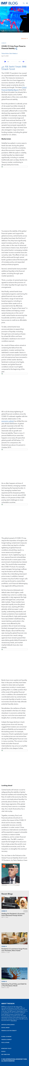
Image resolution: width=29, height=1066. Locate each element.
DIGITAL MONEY (5, 1027)
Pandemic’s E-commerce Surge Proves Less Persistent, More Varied (14, 949)
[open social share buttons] (16, 48)
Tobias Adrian (5, 53)
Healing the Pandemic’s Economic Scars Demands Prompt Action (13, 914)
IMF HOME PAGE (5, 1054)
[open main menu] (27, 3)
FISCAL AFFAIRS (5, 1042)
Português (4, 69)
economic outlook (7, 421)
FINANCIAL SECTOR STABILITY (9, 1030)
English (23, 39)
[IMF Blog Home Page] (9, 3)
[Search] (24, 3)
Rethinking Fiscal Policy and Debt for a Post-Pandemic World (14, 985)
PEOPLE (3, 1051)
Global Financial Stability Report (14, 88)
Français (18, 66)
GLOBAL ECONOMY (6, 1036)
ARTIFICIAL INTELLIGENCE (8, 1024)
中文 (6, 66)
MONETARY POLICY (6, 1048)
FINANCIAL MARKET (6, 1039)
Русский (12, 69)
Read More (14, 1020)
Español (11, 66)
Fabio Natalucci (13, 53)
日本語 (24, 66)
